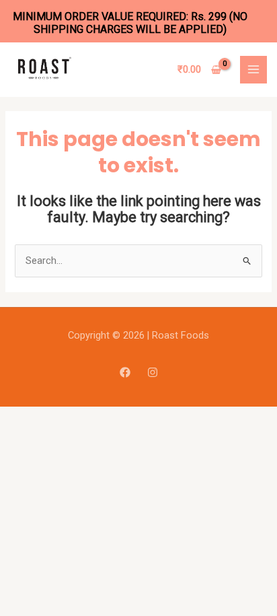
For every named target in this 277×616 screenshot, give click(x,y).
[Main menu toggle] (253, 69)
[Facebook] (125, 372)
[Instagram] (152, 372)
